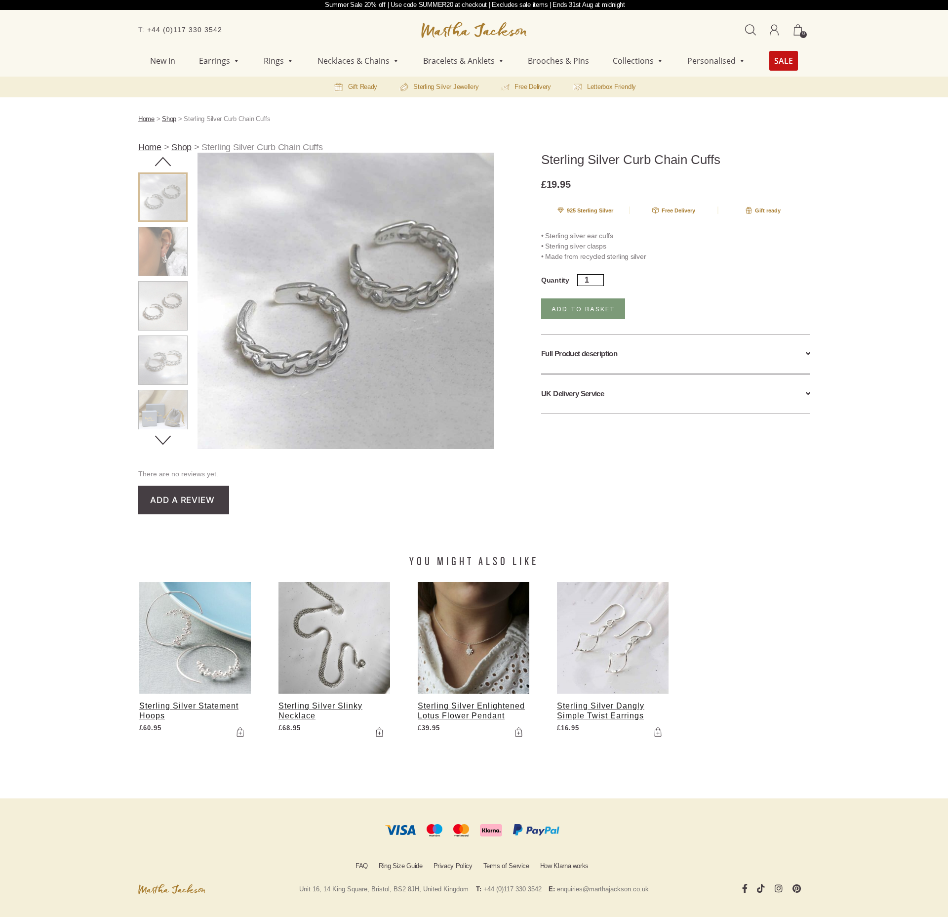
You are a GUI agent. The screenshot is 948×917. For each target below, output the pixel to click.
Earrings (214, 60)
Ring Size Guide (401, 866)
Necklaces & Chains (353, 60)
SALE (783, 60)
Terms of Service (506, 866)
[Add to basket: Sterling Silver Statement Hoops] (240, 732)
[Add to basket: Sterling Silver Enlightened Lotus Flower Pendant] (518, 732)
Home (146, 119)
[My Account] (774, 30)
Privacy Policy (453, 866)
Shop (169, 119)
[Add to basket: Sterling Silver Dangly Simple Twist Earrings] (658, 732)
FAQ (362, 866)
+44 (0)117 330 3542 (184, 30)
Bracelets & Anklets (459, 60)
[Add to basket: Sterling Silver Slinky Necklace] (379, 732)
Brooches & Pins (558, 60)
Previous (163, 161)
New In (162, 60)
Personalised (711, 60)
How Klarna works (564, 866)
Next (163, 440)
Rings (274, 60)
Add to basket (583, 309)
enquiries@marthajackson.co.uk (603, 889)
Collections (633, 60)
